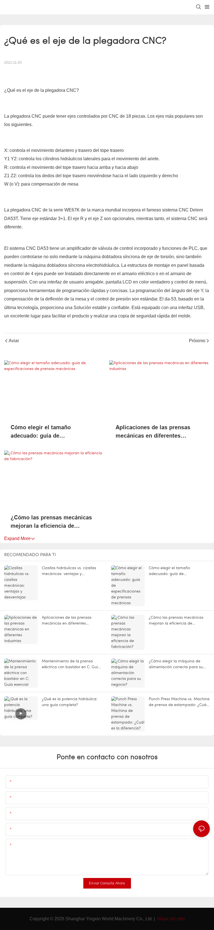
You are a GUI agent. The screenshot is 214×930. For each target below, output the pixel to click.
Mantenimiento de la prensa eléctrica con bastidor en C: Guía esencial (71, 664)
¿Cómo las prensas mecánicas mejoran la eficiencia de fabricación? (51, 522)
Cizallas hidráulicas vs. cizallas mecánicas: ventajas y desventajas (69, 571)
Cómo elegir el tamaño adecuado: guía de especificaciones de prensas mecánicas (48, 432)
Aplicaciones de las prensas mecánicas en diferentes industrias (153, 432)
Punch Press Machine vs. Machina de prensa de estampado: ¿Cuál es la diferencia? (179, 702)
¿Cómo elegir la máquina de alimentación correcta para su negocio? (176, 664)
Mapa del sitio (170, 918)
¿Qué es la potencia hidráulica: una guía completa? (70, 702)
